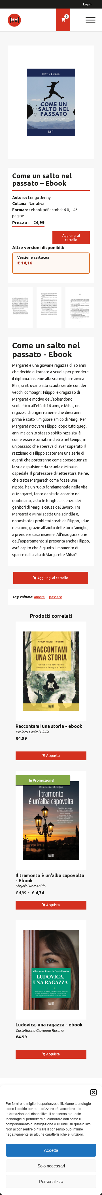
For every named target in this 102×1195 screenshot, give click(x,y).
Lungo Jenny (39, 197)
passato (55, 597)
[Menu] (87, 20)
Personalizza (51, 1181)
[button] (93, 1092)
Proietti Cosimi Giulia (32, 732)
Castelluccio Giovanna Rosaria (39, 1030)
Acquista (53, 755)
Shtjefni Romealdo (30, 886)
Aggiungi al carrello (71, 238)
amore (39, 597)
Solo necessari (51, 1165)
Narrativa (36, 203)
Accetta (51, 1150)
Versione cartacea (33, 260)
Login (87, 4)
